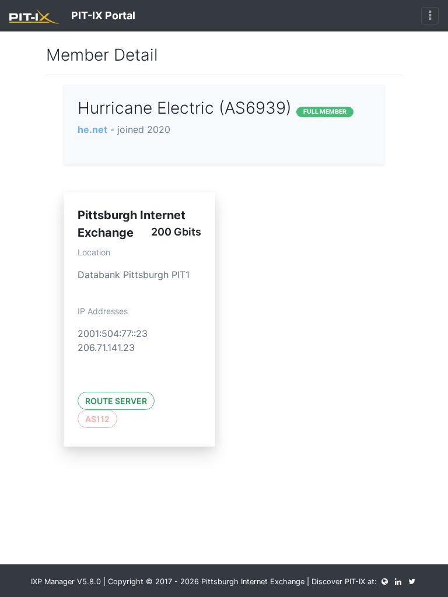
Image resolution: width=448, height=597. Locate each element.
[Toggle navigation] (430, 15)
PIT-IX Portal (102, 15)
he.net (92, 129)
